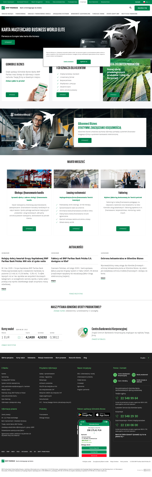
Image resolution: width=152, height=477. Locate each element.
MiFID (13, 451)
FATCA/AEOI (25, 451)
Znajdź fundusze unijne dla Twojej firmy (20, 32)
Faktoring (122, 193)
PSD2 (18, 451)
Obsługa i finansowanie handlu (29, 193)
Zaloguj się (142, 8)
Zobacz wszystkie (9, 345)
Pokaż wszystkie (76, 294)
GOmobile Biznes (15, 64)
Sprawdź (10, 42)
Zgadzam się (83, 61)
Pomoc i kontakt (119, 368)
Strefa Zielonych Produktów (123, 64)
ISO (35, 451)
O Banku (5, 368)
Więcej (4, 289)
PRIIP (8, 451)
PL (148, 2)
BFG (31, 451)
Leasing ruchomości (76, 193)
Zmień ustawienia (68, 61)
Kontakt (137, 2)
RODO (3, 451)
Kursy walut (8, 329)
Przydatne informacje (48, 368)
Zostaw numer (59, 311)
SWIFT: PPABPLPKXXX (44, 451)
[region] (76, 57)
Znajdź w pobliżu (98, 339)
